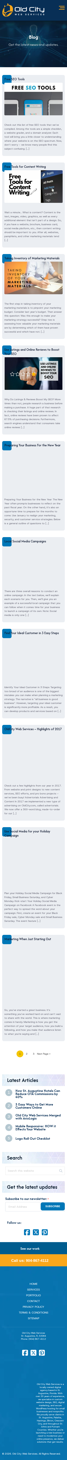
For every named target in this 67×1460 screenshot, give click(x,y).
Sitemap (33, 1318)
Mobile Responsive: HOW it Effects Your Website (35, 1127)
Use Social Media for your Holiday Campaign (27, 833)
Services (33, 1289)
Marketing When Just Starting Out (27, 939)
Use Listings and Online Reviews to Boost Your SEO (31, 351)
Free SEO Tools (14, 79)
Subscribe (52, 1206)
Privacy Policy (33, 1307)
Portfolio (33, 1295)
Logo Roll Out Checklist (32, 1138)
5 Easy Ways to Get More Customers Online (34, 1105)
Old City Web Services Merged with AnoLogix (38, 1116)
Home (34, 1284)
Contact (33, 1301)
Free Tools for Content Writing (25, 166)
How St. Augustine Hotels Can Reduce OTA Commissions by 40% (37, 1093)
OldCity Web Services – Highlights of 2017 (33, 729)
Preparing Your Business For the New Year (32, 445)
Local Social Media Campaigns (25, 541)
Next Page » (43, 1053)
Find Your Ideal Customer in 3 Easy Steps (31, 633)
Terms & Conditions (33, 1312)
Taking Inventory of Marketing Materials (32, 258)
